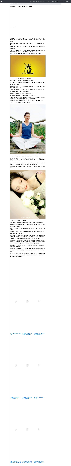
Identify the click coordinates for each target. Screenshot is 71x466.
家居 (50, 1)
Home (31, 1)
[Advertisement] (27, 264)
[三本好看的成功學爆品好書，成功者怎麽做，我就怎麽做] (27, 332)
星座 (57, 1)
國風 (67, 1)
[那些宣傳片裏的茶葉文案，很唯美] (16, 332)
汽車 (69, 1)
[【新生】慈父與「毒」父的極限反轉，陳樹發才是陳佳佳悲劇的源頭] (27, 460)
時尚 (64, 1)
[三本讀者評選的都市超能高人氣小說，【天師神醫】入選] (27, 396)
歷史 (60, 1)
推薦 (34, 1)
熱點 (36, 1)
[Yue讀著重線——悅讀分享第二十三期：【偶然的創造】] (16, 396)
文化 (62, 1)
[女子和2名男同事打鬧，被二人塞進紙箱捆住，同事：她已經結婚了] (16, 460)
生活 (46, 1)
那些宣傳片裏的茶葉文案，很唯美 (15, 333)
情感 (55, 1)
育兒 (41, 1)
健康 (38, 1)
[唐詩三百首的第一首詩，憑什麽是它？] (39, 396)
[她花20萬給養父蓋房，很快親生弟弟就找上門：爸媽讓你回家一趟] (39, 460)
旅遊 (48, 1)
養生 (43, 1)
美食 (53, 1)
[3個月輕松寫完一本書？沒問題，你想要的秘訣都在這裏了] (39, 332)
